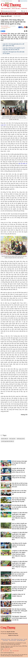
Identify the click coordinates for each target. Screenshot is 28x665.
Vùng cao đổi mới (6, 16)
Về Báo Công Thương (5, 639)
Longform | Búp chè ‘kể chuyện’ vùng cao (18, 595)
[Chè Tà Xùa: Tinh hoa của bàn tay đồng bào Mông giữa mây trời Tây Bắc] (6, 500)
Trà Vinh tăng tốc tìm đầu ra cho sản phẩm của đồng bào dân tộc (19, 507)
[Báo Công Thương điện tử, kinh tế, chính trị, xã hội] (11, 4)
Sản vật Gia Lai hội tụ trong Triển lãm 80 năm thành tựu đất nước (19, 485)
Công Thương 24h (11, 13)
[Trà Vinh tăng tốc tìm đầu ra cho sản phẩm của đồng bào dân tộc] (6, 507)
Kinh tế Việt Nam (16, 8)
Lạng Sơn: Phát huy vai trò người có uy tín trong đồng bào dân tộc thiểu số (14, 48)
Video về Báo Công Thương (17, 639)
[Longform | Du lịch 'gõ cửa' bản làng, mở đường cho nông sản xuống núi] (6, 589)
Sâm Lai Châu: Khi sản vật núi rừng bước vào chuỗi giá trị (19, 581)
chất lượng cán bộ (20, 438)
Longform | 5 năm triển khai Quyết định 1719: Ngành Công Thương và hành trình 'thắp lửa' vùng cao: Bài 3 (19, 536)
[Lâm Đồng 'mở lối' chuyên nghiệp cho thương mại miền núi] (6, 545)
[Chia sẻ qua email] (24, 31)
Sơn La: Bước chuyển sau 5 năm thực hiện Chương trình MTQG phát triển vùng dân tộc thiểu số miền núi (19, 526)
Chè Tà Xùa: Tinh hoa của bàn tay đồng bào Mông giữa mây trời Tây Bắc (19, 499)
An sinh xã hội (17, 16)
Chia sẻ (3, 31)
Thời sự (4, 13)
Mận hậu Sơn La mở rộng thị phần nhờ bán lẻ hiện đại (19, 492)
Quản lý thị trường (20, 13)
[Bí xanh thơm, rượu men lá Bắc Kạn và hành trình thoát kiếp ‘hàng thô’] (6, 574)
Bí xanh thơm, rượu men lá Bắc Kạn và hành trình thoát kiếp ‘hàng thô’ (19, 574)
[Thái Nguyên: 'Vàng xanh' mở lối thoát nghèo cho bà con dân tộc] (6, 619)
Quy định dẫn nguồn (21, 640)
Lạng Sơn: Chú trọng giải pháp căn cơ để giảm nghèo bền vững (13, 44)
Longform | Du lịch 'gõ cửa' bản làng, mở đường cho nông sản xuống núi (19, 588)
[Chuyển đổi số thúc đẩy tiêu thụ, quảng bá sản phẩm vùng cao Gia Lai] (6, 471)
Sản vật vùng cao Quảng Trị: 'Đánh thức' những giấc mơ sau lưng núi (19, 610)
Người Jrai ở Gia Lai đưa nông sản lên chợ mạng (19, 476)
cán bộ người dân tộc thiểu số (7, 441)
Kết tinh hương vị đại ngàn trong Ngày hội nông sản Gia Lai (19, 463)
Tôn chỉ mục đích (12, 640)
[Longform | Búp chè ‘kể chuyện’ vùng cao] (6, 596)
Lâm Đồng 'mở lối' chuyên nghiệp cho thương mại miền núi (19, 545)
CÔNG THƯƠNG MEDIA (5, 8)
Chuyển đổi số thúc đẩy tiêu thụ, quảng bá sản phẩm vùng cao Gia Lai (18, 470)
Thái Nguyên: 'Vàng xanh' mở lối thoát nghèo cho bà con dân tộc (19, 618)
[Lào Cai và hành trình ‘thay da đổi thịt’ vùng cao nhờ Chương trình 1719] (6, 604)
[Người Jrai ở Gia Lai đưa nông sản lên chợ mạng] (6, 478)
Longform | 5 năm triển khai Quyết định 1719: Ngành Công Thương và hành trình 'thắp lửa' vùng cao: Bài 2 (19, 554)
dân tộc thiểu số (22, 163)
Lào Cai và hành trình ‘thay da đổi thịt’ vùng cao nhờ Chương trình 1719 (19, 603)
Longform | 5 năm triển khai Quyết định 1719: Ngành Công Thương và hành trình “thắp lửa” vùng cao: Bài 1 (19, 565)
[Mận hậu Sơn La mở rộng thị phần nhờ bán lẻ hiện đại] (6, 493)
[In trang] (26, 31)
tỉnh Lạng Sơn (12, 438)
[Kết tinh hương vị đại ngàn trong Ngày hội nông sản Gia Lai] (6, 463)
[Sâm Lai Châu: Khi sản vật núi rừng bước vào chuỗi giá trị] (6, 582)
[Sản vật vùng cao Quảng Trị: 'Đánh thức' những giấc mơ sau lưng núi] (6, 611)
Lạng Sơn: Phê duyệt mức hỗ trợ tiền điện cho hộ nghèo (13, 52)
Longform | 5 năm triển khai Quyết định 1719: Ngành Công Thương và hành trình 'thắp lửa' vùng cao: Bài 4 (19, 516)
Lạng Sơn (3, 125)
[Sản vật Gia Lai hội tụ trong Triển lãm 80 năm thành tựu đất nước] (6, 485)
